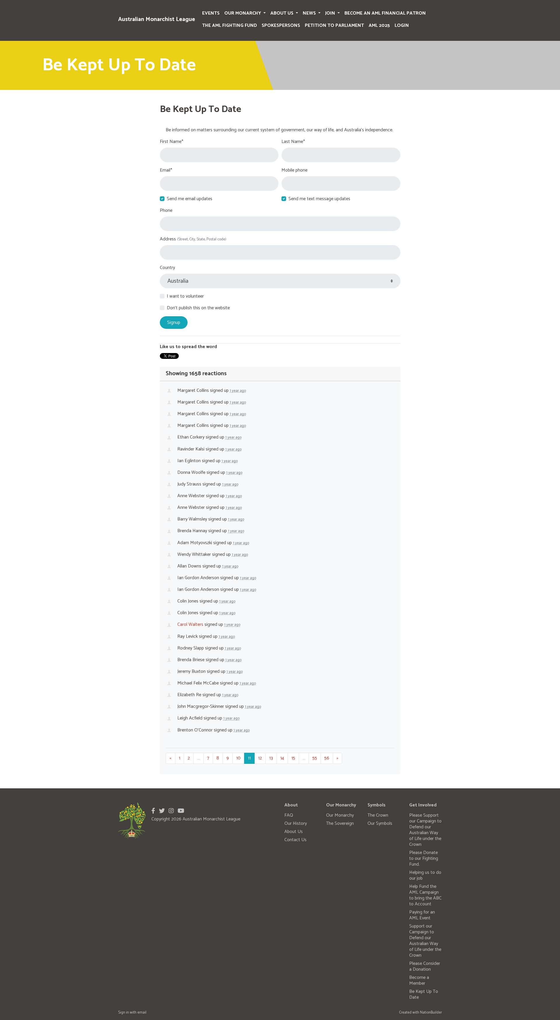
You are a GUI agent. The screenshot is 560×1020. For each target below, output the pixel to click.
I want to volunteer (185, 296)
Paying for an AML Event (422, 915)
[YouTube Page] (181, 811)
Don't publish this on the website (198, 308)
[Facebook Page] (153, 811)
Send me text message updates (319, 198)
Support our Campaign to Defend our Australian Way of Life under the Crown (425, 940)
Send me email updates (189, 198)
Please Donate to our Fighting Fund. (423, 858)
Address (193, 239)
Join (330, 13)
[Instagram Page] (171, 811)
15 (293, 758)
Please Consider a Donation (424, 966)
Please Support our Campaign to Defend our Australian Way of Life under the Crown (425, 829)
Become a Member (419, 980)
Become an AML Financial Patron (385, 13)
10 (238, 758)
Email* (166, 170)
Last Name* (293, 141)
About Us (282, 13)
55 (314, 758)
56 (326, 758)
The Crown (378, 815)
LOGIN (402, 25)
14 (282, 758)
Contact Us (295, 840)
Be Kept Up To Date (423, 994)
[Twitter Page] (162, 811)
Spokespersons (281, 25)
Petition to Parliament (334, 25)
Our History (295, 823)
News (310, 13)
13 (271, 758)
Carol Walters (190, 624)
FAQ (288, 815)
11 (249, 758)
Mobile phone (294, 170)
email (141, 1012)
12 (260, 758)
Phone (166, 210)
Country (167, 267)
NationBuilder (431, 1012)
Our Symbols (380, 823)
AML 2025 (379, 25)
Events (211, 13)
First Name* (171, 141)
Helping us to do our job (425, 875)
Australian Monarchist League (156, 19)
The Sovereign (340, 823)
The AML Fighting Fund (229, 25)
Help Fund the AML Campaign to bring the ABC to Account (425, 895)
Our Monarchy (243, 13)
